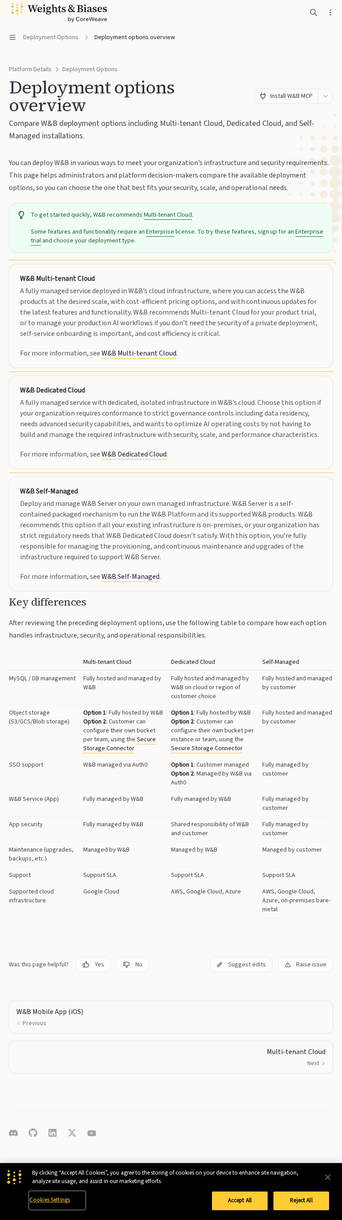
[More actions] (330, 12)
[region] (171, 1191)
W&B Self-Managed (130, 577)
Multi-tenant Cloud (168, 214)
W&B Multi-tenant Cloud (139, 353)
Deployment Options (90, 69)
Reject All (301, 1200)
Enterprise (160, 231)
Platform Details (30, 69)
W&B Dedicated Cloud (134, 454)
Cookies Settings (49, 1200)
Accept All (240, 1200)
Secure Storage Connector (119, 744)
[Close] (328, 1177)
